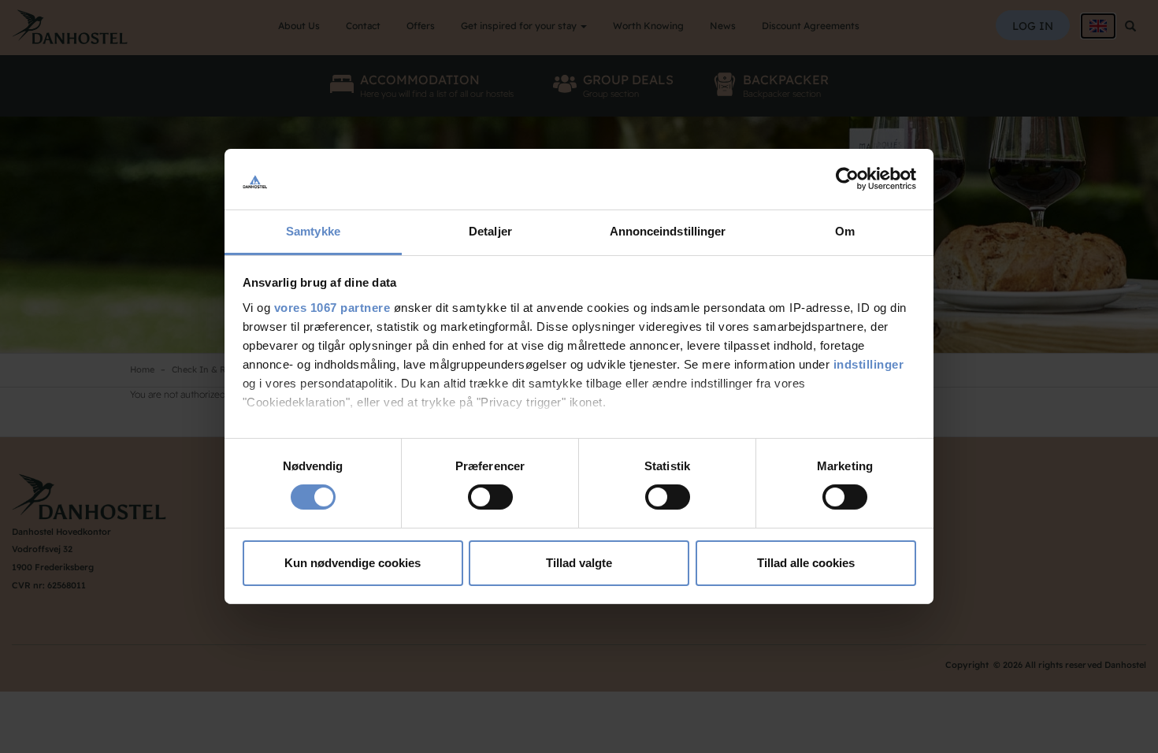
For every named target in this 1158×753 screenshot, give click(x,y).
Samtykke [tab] (313, 231)
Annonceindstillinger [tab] (668, 231)
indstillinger (868, 364)
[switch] (490, 497)
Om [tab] (845, 231)
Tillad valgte (579, 562)
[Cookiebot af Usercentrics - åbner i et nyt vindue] (847, 179)
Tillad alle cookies (806, 562)
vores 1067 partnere (332, 307)
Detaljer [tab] (490, 231)
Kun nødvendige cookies (352, 562)
